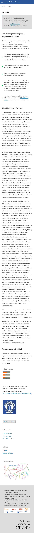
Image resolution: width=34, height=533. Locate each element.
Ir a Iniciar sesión (15, 24)
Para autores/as (7, 436)
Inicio (3, 6)
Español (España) (8, 453)
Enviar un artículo (9, 422)
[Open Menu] (2, 2)
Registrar (13, 25)
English (5, 450)
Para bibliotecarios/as (8, 439)
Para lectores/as (7, 433)
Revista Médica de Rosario (12, 2)
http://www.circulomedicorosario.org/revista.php (17, 393)
